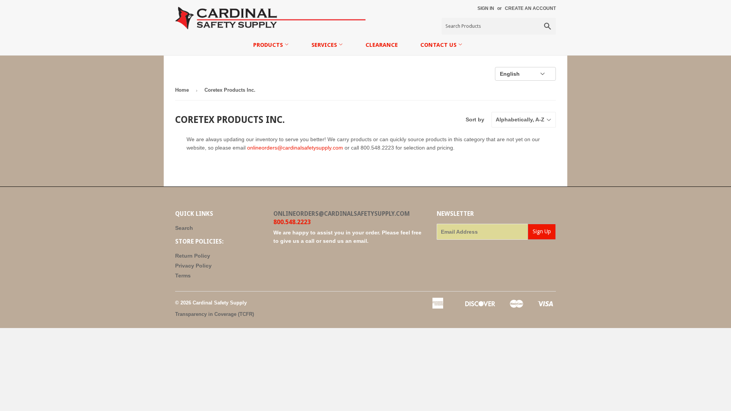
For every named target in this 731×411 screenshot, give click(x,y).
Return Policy (192, 256)
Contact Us (439, 44)
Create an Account (530, 8)
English (510, 74)
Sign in (485, 8)
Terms (183, 275)
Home (182, 90)
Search (184, 228)
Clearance (382, 44)
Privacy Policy (193, 266)
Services (324, 44)
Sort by (475, 119)
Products (268, 44)
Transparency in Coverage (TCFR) (214, 314)
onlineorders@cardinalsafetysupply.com (295, 148)
